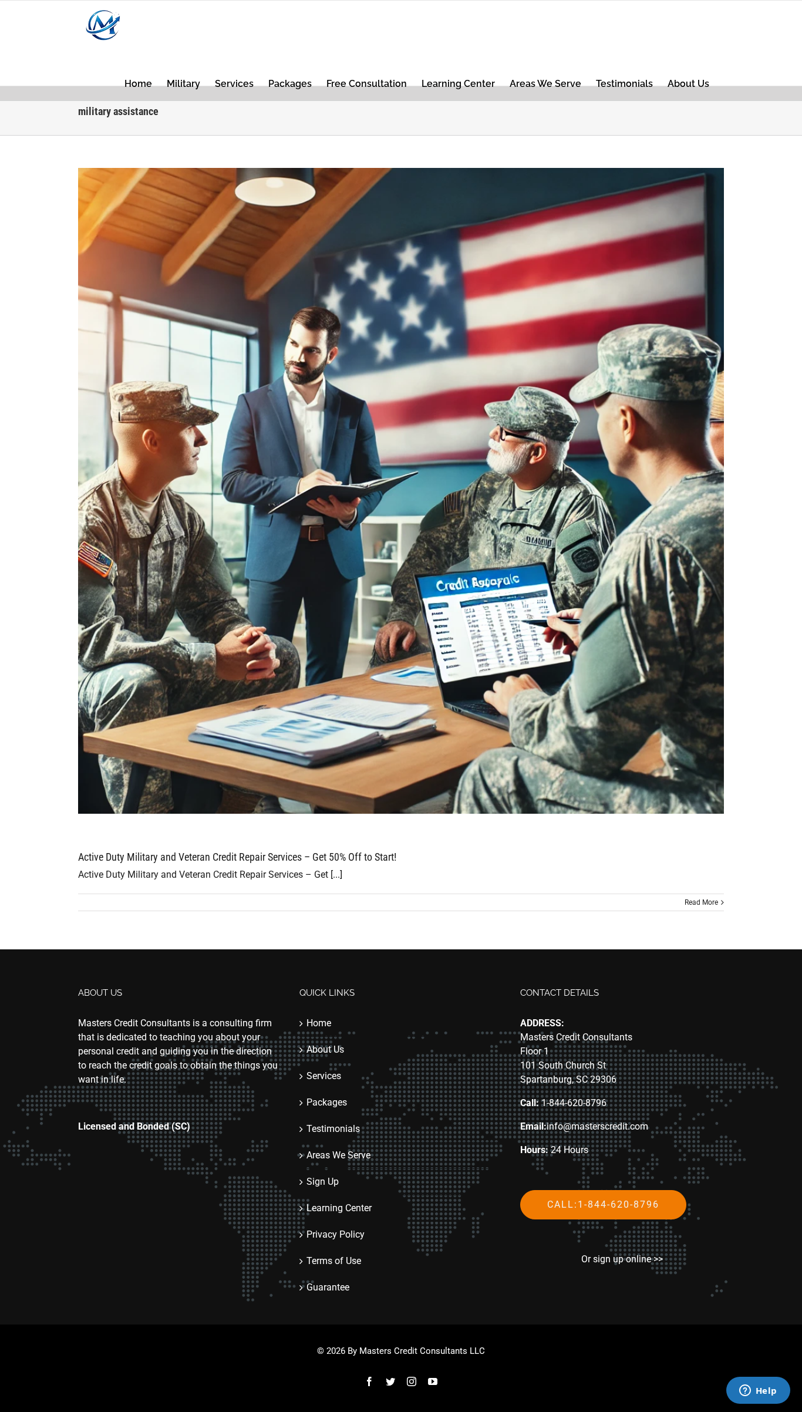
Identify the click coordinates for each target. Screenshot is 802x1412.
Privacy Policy (335, 1234)
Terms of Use (333, 1260)
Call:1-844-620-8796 (603, 1204)
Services (323, 1075)
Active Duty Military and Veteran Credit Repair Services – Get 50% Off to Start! (237, 857)
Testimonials (333, 1128)
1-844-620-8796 (573, 1102)
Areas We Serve (338, 1155)
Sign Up (322, 1181)
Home (318, 1023)
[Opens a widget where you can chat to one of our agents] (758, 1391)
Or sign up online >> (622, 1259)
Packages (326, 1102)
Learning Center (339, 1208)
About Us (325, 1049)
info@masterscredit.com (597, 1126)
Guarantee (327, 1287)
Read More (701, 902)
